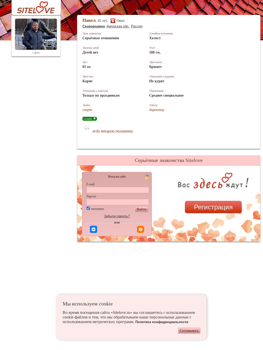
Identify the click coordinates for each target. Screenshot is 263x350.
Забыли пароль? (117, 216)
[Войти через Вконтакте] (93, 229)
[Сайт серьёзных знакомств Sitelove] (32, 6)
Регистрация (213, 207)
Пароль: (91, 196)
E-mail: (90, 184)
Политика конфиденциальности (161, 322)
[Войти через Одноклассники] (140, 229)
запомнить (97, 209)
